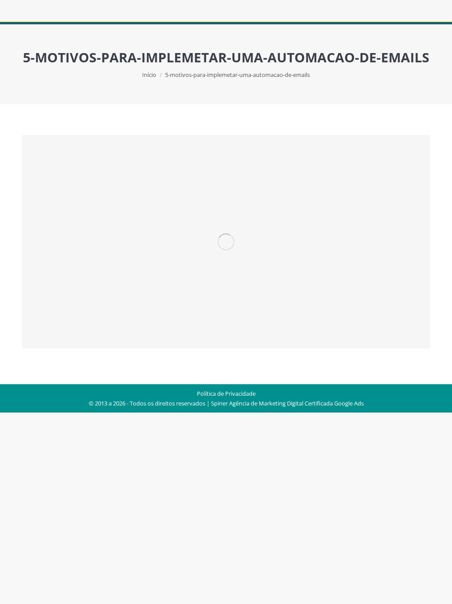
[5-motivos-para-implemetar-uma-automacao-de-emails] (226, 241)
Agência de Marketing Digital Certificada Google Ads (296, 403)
